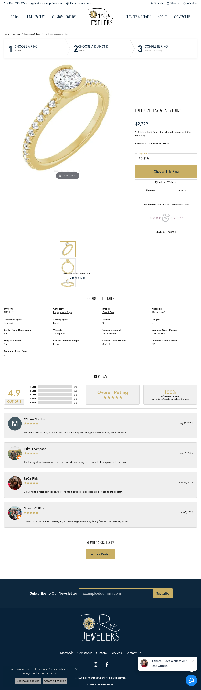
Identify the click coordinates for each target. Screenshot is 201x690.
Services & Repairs (138, 17)
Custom (101, 653)
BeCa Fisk (31, 478)
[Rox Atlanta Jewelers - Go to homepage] (100, 627)
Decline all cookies (27, 680)
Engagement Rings (32, 34)
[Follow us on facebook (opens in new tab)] (107, 665)
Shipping (150, 189)
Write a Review (101, 554)
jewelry (16, 34)
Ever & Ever (108, 312)
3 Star (32, 394)
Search (18, 50)
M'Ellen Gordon (34, 419)
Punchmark (107, 684)
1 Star (33, 402)
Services (116, 653)
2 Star (32, 398)
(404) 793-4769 (76, 277)
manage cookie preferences (38, 673)
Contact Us (182, 17)
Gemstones (84, 653)
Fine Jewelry (36, 17)
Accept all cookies (55, 680)
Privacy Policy (56, 669)
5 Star (32, 386)
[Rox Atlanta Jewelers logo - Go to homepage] (100, 17)
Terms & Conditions (96, 671)
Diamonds (66, 653)
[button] (157, 3)
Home (6, 34)
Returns (182, 189)
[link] (15, 3)
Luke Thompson (35, 449)
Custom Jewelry (64, 17)
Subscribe (162, 593)
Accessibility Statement (119, 671)
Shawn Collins (34, 508)
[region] (68, 121)
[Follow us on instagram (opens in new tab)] (96, 665)
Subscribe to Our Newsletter (53, 593)
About (162, 17)
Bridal (15, 17)
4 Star (32, 390)
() (75, 386)
